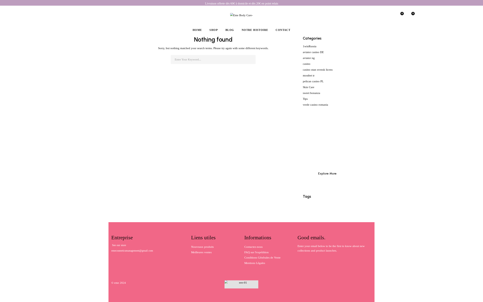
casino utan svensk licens (318, 69)
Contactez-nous (253, 246)
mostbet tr (309, 75)
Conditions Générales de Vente (262, 257)
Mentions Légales (254, 263)
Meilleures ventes (201, 252)
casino (306, 63)
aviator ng (309, 57)
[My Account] (389, 15)
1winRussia (309, 46)
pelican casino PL (313, 81)
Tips (305, 98)
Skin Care (308, 87)
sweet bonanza (311, 93)
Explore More (327, 173)
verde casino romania (315, 104)
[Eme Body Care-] (241, 15)
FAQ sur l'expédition (256, 252)
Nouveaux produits (202, 246)
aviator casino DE (313, 52)
